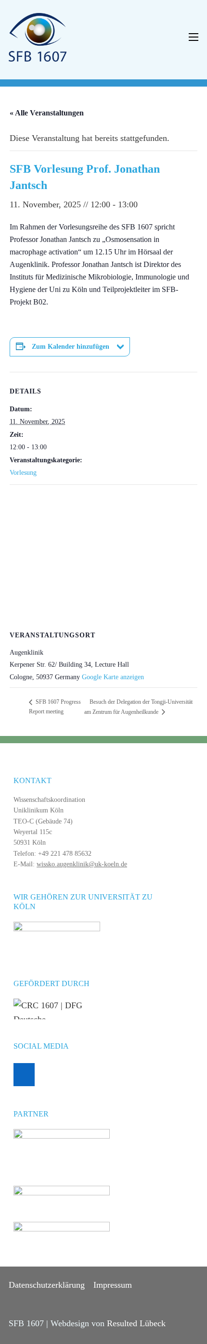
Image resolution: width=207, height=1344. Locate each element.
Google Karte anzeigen (113, 677)
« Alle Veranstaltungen (47, 113)
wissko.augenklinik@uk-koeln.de (82, 864)
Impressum (112, 1285)
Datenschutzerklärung (47, 1285)
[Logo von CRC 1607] (37, 36)
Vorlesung (23, 472)
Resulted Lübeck (136, 1323)
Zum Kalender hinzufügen (70, 346)
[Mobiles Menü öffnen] (193, 37)
